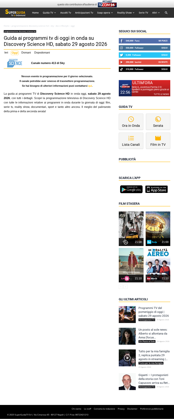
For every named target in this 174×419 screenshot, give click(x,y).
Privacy (121, 408)
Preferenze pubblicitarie (151, 408)
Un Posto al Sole (147, 341)
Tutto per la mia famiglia (151, 363)
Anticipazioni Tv (146, 319)
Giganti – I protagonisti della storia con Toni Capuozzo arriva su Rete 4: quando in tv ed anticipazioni (153, 379)
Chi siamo (76, 408)
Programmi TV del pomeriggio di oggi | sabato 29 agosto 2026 (153, 311)
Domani (26, 52)
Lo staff (87, 408)
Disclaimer (132, 408)
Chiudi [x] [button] (123, 164)
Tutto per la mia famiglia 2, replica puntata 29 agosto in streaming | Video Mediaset (154, 355)
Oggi (15, 52)
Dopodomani (42, 52)
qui (90, 85)
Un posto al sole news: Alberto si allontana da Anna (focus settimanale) (152, 333)
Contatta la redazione (104, 408)
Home (7, 26)
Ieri (6, 52)
